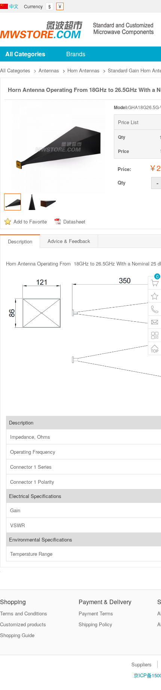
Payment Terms (96, 613)
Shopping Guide (17, 635)
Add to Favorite (30, 221)
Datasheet (74, 221)
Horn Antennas (83, 70)
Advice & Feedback (69, 240)
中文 (13, 6)
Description (20, 241)
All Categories (15, 70)
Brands (75, 54)
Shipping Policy (95, 624)
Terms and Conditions (23, 613)
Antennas (49, 70)
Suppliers (141, 664)
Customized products (23, 624)
